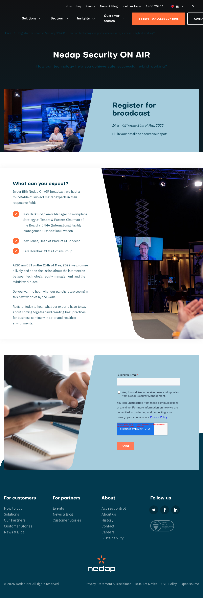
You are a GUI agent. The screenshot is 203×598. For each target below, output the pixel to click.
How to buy (73, 6)
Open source (190, 584)
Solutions (29, 18)
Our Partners (15, 520)
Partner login (132, 6)
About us (109, 514)
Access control (114, 508)
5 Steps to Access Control (159, 18)
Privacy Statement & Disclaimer (108, 584)
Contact (108, 526)
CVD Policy (169, 584)
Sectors (57, 18)
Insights (83, 18)
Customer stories (111, 19)
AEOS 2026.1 (155, 6)
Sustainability (113, 538)
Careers (108, 532)
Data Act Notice (146, 584)
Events (90, 6)
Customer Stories (18, 526)
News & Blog (109, 6)
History (107, 520)
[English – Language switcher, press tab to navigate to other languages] (177, 6)
